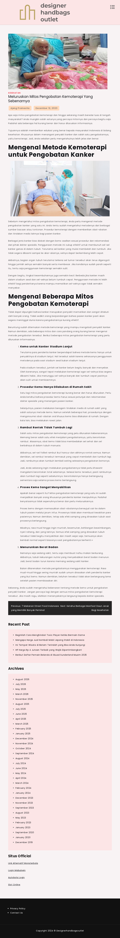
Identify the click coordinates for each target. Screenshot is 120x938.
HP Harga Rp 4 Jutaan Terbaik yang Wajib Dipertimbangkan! (49, 649)
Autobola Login (16, 877)
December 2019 (24, 842)
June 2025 (21, 713)
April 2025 (21, 718)
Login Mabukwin (17, 870)
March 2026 (22, 694)
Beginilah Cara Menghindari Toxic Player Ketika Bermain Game (50, 635)
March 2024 (22, 783)
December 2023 (24, 797)
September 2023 (25, 807)
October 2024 (23, 748)
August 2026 (22, 679)
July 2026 (21, 684)
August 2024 (23, 758)
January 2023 (23, 827)
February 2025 (23, 728)
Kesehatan (14, 92)
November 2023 (24, 802)
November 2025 (24, 699)
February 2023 (23, 822)
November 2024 (24, 743)
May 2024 (21, 773)
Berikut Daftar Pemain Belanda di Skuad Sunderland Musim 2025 (51, 654)
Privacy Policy (17, 908)
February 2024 (23, 788)
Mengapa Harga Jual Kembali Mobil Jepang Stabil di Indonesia (50, 640)
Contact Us (16, 912)
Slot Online (14, 884)
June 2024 (21, 768)
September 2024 (25, 753)
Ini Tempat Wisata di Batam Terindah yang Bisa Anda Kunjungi (50, 645)
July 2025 (21, 709)
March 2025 (22, 723)
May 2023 (21, 817)
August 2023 (22, 812)
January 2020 (23, 837)
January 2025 (23, 733)
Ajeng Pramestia (20, 108)
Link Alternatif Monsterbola (23, 863)
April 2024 (21, 778)
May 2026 (21, 689)
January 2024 (23, 792)
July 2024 (21, 763)
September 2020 (25, 832)
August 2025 (22, 704)
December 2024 (25, 738)
